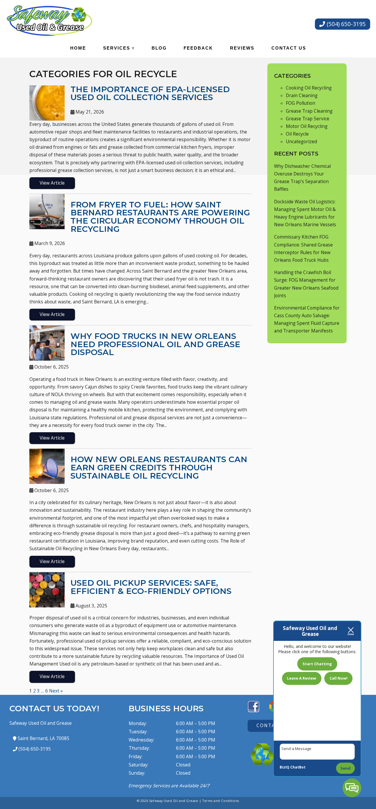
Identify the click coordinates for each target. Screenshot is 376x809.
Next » (56, 691)
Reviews (242, 47)
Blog (159, 47)
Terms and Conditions (220, 800)
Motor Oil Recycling (307, 126)
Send (345, 768)
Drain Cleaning (302, 95)
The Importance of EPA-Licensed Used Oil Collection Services (150, 93)
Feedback (198, 47)
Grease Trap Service (307, 119)
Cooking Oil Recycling (309, 88)
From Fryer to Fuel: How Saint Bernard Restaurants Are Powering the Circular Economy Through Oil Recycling (160, 217)
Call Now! (339, 678)
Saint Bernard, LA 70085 (42, 738)
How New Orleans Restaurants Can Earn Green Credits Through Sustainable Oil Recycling (158, 467)
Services (116, 47)
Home (78, 47)
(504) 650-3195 (345, 24)
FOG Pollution (300, 103)
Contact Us (288, 47)
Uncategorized (301, 142)
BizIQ (284, 767)
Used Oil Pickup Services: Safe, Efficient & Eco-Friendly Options (150, 587)
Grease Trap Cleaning (309, 111)
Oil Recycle (297, 134)
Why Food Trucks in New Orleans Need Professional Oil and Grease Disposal (155, 344)
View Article (52, 183)
